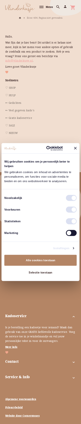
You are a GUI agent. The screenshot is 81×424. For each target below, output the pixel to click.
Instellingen (61, 248)
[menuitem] (10, 87)
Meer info (11, 347)
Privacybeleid (14, 407)
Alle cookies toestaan (40, 260)
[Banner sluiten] (75, 148)
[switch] (67, 207)
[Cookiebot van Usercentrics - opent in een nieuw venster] (51, 148)
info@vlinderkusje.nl (19, 60)
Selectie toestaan (40, 272)
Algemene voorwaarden (20, 399)
